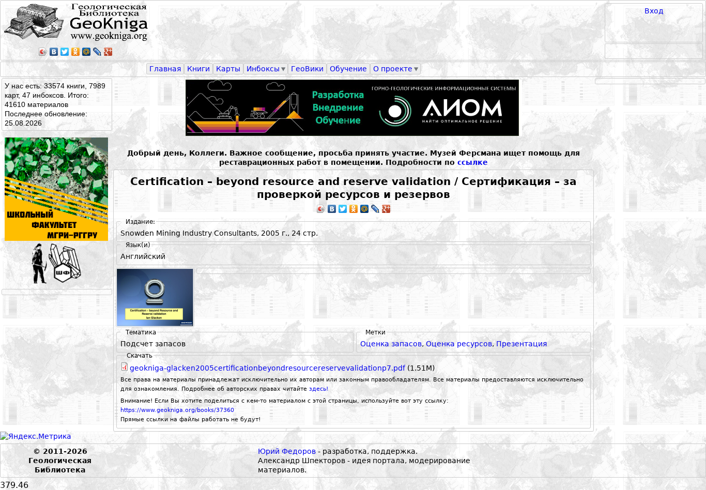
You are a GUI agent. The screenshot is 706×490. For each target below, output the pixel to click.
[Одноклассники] (75, 51)
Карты (228, 69)
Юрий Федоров (287, 451)
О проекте (392, 69)
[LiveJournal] (97, 51)
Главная (165, 69)
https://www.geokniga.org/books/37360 (177, 410)
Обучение (348, 69)
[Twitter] (64, 51)
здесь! (318, 389)
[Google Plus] (108, 51)
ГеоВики (307, 69)
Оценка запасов (391, 344)
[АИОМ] (353, 108)
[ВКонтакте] (54, 51)
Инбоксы (263, 69)
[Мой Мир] (86, 51)
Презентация (521, 344)
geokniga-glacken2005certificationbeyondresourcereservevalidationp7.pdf (267, 368)
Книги (198, 69)
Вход (654, 11)
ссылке (472, 162)
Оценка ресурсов (459, 344)
